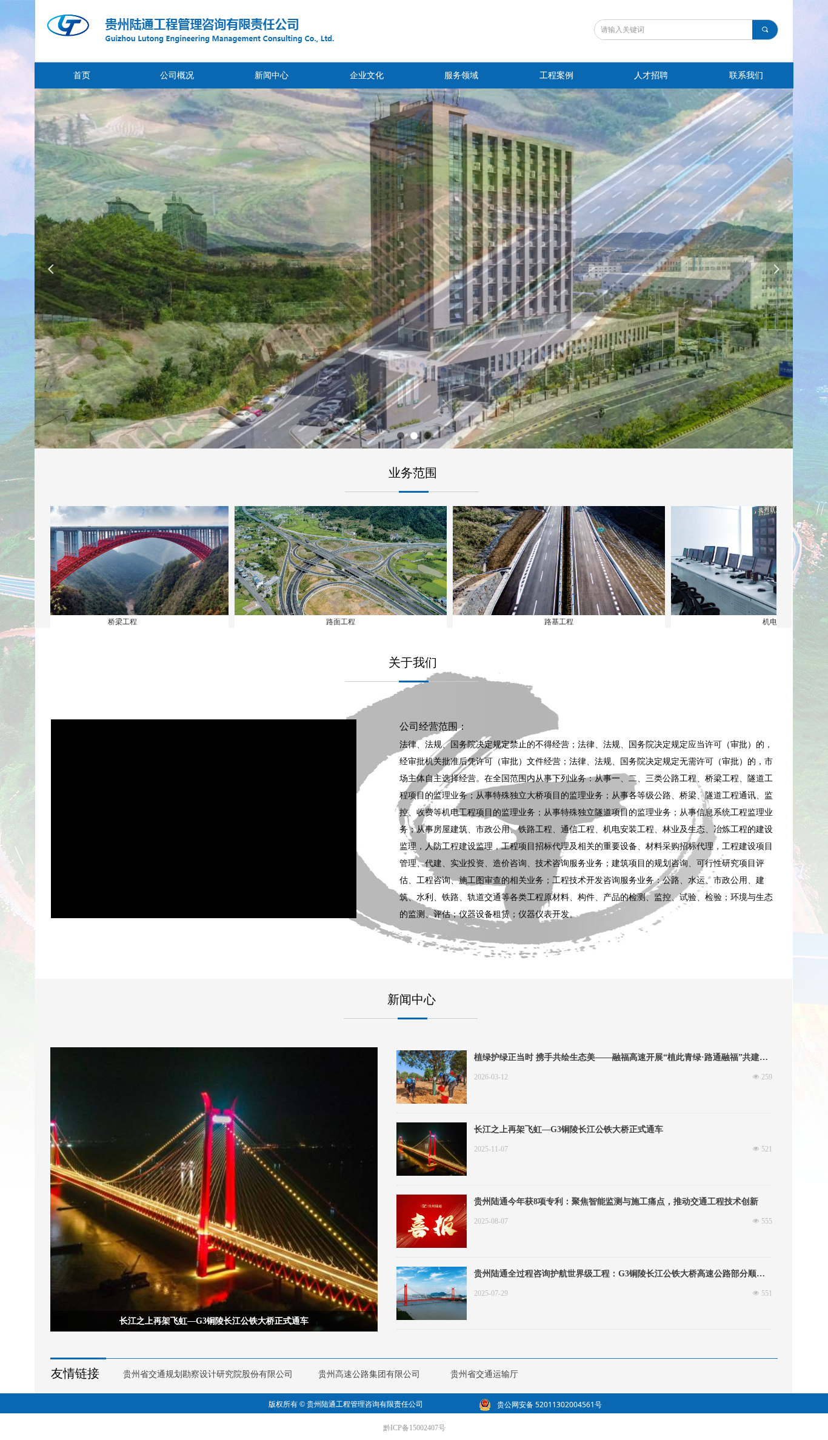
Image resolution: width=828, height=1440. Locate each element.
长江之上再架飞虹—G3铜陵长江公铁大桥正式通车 (568, 1129)
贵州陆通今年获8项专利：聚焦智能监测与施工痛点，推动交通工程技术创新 (616, 1201)
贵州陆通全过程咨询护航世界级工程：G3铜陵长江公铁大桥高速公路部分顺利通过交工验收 (619, 1275)
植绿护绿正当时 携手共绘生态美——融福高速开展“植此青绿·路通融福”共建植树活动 (621, 1059)
